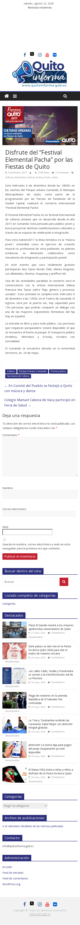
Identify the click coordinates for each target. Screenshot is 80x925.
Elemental (20, 177)
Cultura (11, 371)
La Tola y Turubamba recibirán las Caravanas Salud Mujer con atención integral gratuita (50, 724)
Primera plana (58, 371)
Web (5, 527)
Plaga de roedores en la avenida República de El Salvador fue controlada (47, 699)
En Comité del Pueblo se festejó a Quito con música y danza (38, 388)
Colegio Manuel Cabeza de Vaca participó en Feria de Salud (39, 402)
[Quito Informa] (40, 62)
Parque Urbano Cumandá (32, 371)
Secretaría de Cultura (18, 376)
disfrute (9, 177)
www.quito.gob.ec (40, 914)
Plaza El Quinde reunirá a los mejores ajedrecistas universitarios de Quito (50, 627)
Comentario (11, 435)
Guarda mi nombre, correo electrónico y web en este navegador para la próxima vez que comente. (36, 546)
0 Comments (62, 172)
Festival (30, 177)
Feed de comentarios (15, 878)
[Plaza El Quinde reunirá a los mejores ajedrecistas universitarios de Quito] (14, 623)
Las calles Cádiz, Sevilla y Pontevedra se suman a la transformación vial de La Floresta (50, 674)
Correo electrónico (14, 509)
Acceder (7, 867)
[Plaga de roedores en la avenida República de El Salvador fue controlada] (14, 694)
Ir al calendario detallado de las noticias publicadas (32, 826)
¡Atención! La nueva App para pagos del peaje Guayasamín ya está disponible (50, 748)
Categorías (8, 603)
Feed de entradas (12, 872)
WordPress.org (11, 884)
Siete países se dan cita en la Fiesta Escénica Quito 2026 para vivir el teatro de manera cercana (49, 649)
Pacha (47, 177)
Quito (55, 177)
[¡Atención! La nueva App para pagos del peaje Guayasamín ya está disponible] (14, 743)
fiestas (39, 177)
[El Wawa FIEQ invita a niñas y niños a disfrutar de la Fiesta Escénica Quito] (14, 768)
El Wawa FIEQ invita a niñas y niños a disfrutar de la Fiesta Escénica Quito (50, 771)
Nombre (7, 488)
